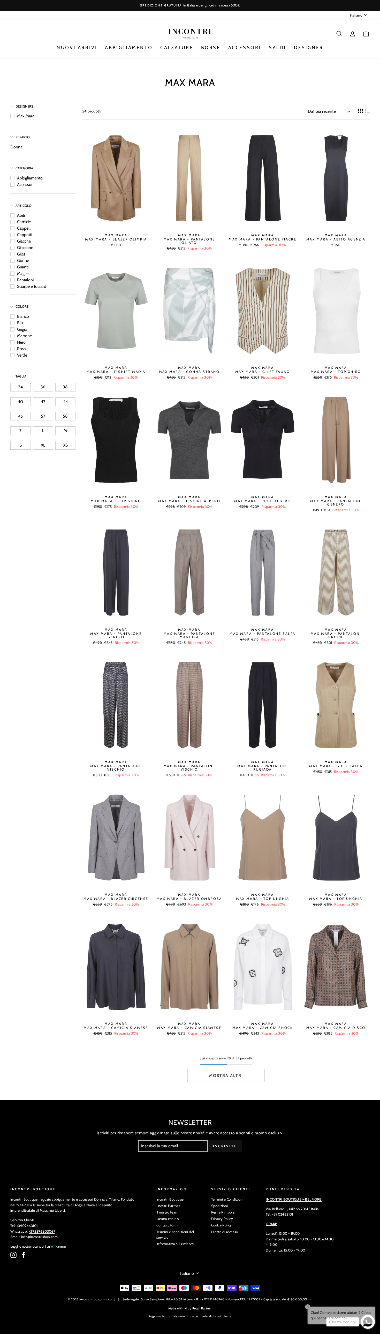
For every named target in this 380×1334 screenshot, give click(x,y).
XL (43, 445)
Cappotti (24, 234)
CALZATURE (176, 47)
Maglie (22, 273)
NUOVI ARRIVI (77, 47)
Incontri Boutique (170, 1199)
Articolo (24, 206)
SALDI (277, 47)
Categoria (24, 168)
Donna (16, 147)
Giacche (24, 241)
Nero (21, 342)
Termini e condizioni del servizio (175, 1235)
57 (43, 416)
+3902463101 (27, 1226)
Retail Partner (202, 1308)
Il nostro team (167, 1212)
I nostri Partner (168, 1206)
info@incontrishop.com (39, 1237)
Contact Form (167, 1225)
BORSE (211, 47)
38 (65, 387)
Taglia (21, 376)
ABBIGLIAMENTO (129, 47)
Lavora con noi (168, 1219)
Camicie (24, 221)
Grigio (22, 329)
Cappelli (24, 228)
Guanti (22, 267)
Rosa (21, 348)
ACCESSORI (244, 47)
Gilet (21, 254)
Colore (22, 306)
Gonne (23, 260)
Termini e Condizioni (227, 1199)
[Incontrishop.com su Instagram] (13, 1255)
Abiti (21, 215)
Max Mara (25, 116)
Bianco (23, 316)
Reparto (23, 137)
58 (65, 416)
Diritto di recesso (224, 1232)
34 (20, 387)
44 (65, 401)
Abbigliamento (30, 178)
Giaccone (25, 247)
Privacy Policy (222, 1219)
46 (20, 416)
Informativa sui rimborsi (175, 1244)
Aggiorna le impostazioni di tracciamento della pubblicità (190, 1316)
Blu (20, 322)
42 (43, 401)
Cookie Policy (221, 1225)
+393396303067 (42, 1231)
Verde (22, 355)
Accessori (25, 184)
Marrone (24, 335)
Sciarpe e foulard (31, 286)
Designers (24, 106)
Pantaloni (25, 279)
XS (65, 445)
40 (20, 401)
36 (43, 387)
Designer (308, 47)
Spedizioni (219, 1206)
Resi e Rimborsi (223, 1212)
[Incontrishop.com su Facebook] (23, 1255)
